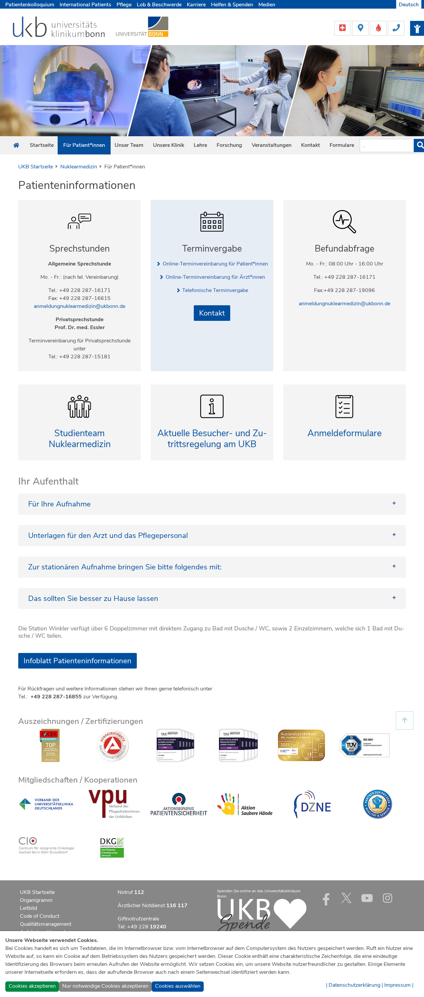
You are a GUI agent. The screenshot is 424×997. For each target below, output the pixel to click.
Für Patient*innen (84, 145)
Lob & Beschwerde (159, 4)
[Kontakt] (396, 27)
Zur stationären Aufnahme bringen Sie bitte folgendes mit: (131, 567)
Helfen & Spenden (232, 4)
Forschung (229, 145)
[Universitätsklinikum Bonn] (59, 27)
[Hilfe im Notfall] (343, 27)
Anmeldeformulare (344, 433)
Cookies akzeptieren (32, 986)
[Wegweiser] (361, 27)
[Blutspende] (379, 27)
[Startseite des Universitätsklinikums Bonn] (16, 145)
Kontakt (310, 145)
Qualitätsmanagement (45, 924)
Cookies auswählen (177, 986)
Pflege (124, 4)
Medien (266, 4)
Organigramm (36, 900)
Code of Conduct (39, 916)
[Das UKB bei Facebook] (326, 898)
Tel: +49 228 (142, 926)
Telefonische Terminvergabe (215, 290)
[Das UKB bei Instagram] (387, 898)
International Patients (85, 4)
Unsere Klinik (168, 145)
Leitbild (28, 908)
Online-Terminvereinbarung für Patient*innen (215, 263)
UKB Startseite (35, 166)
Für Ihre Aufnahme (59, 504)
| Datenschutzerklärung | (354, 985)
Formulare (342, 145)
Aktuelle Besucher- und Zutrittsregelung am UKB (212, 438)
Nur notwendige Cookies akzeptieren (105, 986)
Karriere (196, 4)
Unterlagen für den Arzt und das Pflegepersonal (108, 535)
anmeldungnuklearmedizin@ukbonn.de (79, 306)
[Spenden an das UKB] (261, 917)
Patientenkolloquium (29, 4)
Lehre (200, 145)
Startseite (42, 145)
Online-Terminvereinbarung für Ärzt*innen (215, 277)
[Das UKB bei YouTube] (367, 898)
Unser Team (129, 145)
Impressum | (398, 985)
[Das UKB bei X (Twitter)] (346, 898)
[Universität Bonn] (142, 26)
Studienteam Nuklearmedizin (80, 438)
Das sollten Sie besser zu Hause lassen (93, 598)
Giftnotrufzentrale (138, 918)
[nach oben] (404, 720)
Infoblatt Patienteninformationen (78, 661)
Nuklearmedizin (78, 166)
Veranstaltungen (272, 145)
